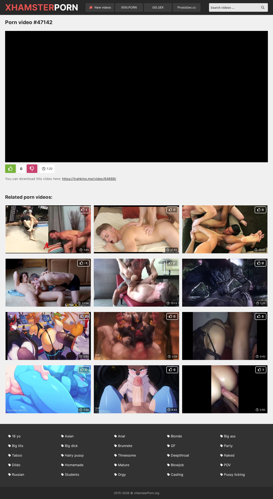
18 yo (16, 436)
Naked (229, 455)
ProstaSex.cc (186, 7)
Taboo (17, 455)
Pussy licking (234, 474)
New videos (102, 7)
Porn (41, 7)
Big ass (229, 436)
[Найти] (262, 7)
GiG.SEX (158, 7)
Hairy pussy (74, 455)
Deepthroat (180, 455)
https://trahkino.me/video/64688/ (89, 179)
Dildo (16, 465)
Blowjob (177, 465)
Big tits (17, 446)
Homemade (74, 465)
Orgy (122, 474)
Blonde (176, 436)
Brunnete (125, 446)
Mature (123, 465)
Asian (69, 436)
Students (72, 474)
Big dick (71, 446)
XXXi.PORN (129, 7)
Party (228, 446)
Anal (121, 436)
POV (227, 465)
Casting (177, 474)
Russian (18, 474)
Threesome (127, 455)
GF (173, 446)
